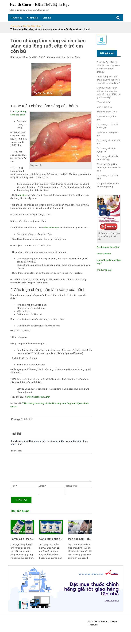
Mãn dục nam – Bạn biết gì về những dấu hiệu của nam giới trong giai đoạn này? (80, 539)
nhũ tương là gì (104, 270)
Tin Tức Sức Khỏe (32, 26)
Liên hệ (47, 17)
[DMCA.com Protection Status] (102, 39)
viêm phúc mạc (51, 227)
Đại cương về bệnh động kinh (106, 150)
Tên (14, 485)
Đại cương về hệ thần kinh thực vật (108, 158)
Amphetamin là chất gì (108, 247)
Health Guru (101, 621)
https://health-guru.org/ (38, 396)
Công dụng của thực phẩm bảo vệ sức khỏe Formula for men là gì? (51, 539)
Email (42, 485)
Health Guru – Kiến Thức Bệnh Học (39, 4)
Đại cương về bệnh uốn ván (108, 142)
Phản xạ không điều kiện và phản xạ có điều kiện (109, 167)
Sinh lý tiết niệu (104, 107)
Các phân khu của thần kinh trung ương (108, 185)
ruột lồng (21, 195)
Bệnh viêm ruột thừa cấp (107, 118)
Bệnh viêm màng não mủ (107, 134)
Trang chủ (16, 17)
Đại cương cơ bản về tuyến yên (107, 126)
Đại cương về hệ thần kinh (108, 177)
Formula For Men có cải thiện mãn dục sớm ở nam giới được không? (22, 539)
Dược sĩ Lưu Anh (24, 57)
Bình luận (16, 450)
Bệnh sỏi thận (104, 102)
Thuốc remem (104, 253)
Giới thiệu (32, 17)
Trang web (71, 485)
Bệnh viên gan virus (107, 111)
